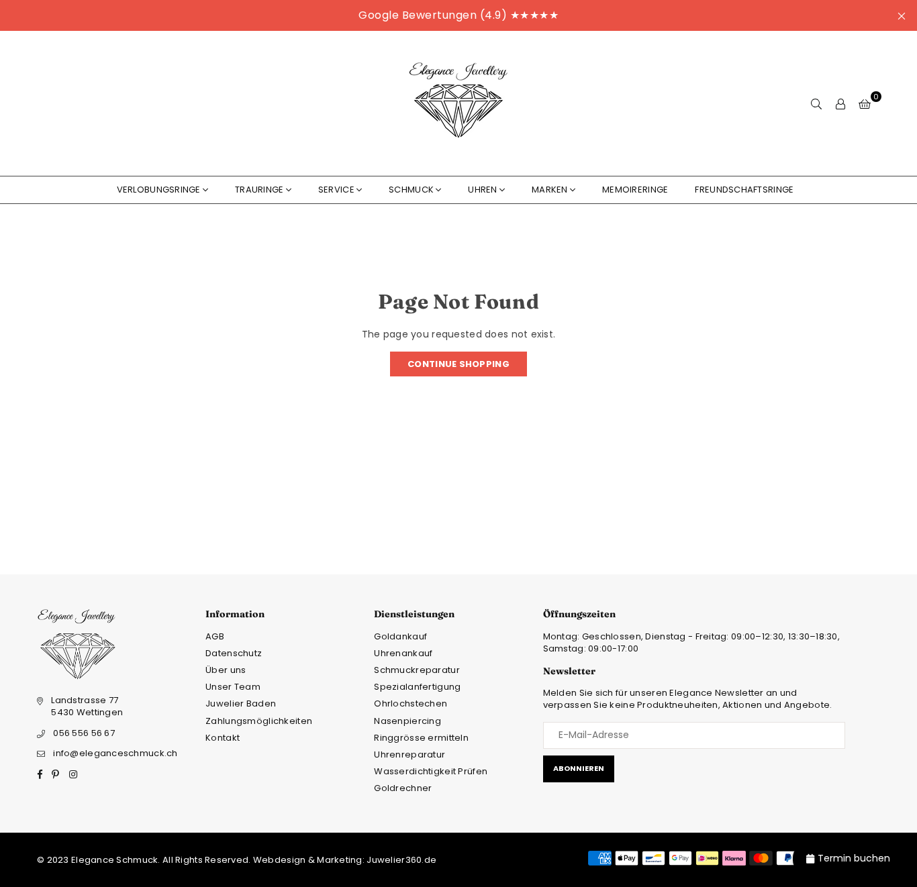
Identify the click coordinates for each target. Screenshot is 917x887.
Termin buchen (854, 858)
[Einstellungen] (840, 103)
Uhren (482, 189)
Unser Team (232, 686)
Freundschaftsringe (744, 189)
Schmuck (411, 189)
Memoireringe (635, 189)
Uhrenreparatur (409, 754)
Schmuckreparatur (416, 670)
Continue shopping (458, 364)
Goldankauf (400, 636)
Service (336, 189)
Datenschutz (233, 653)
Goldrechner (403, 788)
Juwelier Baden (240, 703)
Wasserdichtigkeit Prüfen (430, 771)
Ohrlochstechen (410, 703)
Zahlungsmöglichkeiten (258, 721)
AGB (214, 636)
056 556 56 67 (84, 733)
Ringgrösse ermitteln (421, 737)
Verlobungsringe (159, 189)
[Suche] (816, 103)
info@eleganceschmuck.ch (115, 753)
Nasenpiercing (407, 721)
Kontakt (222, 737)
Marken (550, 189)
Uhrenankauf (403, 653)
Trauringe (259, 189)
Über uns (225, 670)
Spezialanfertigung (417, 686)
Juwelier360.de (400, 859)
